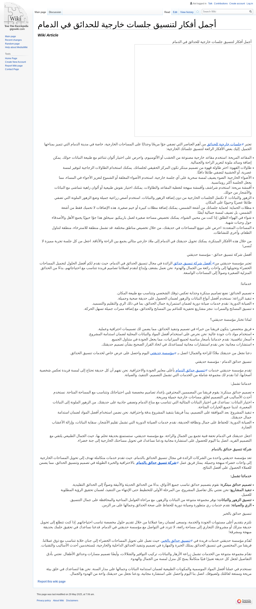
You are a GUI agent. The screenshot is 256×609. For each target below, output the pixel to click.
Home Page (11, 58)
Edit (175, 12)
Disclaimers (72, 600)
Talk (210, 3)
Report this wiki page (52, 581)
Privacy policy (44, 600)
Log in (250, 3)
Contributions (221, 3)
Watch (197, 11)
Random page (12, 43)
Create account (237, 3)
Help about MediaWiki (16, 47)
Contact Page (12, 69)
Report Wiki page (14, 65)
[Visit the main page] (16, 15)
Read (167, 12)
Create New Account (15, 62)
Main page (40, 12)
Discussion (55, 12)
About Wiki (58, 600)
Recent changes (13, 40)
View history (187, 12)
